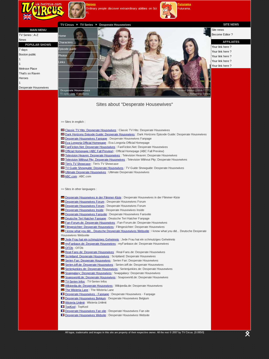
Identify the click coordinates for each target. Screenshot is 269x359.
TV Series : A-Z (28, 35)
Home (62, 35)
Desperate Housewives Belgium (85, 298)
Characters (65, 42)
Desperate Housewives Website (85, 315)
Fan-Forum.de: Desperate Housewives (90, 222)
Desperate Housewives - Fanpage (87, 294)
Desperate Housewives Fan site (85, 310)
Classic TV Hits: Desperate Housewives (90, 130)
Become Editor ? (222, 34)
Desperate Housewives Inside (84, 210)
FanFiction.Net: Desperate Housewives (90, 146)
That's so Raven (29, 73)
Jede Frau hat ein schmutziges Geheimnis (92, 239)
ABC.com (71, 176)
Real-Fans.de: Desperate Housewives (89, 252)
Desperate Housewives (115, 24)
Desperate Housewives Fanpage (86, 138)
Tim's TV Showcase (78, 163)
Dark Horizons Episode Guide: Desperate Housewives (100, 134)
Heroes (91, 4)
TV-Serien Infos (75, 281)
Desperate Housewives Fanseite (86, 214)
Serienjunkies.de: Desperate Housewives (91, 268)
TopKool (70, 306)
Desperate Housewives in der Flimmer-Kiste (93, 197)
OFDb (69, 247)
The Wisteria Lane (76, 289)
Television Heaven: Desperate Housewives (92, 155)
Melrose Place (28, 68)
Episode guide (67, 48)
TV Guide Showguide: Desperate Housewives (94, 168)
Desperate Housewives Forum (84, 201)
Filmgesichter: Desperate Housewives (89, 226)
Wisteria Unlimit (75, 302)
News (22, 39)
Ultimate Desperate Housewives (85, 172)
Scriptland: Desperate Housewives (87, 256)
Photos (62, 55)
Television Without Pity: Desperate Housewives (95, 159)
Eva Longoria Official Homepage (85, 142)
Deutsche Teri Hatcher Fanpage (85, 218)
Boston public (27, 54)
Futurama (184, 4)
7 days (23, 49)
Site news (218, 29)
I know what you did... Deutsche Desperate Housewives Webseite (107, 231)
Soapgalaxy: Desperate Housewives (88, 273)
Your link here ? (221, 46)
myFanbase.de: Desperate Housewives (90, 243)
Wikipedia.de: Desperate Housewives (89, 285)
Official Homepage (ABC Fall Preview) (89, 151)
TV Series (86, 24)
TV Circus (67, 24)
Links (61, 62)
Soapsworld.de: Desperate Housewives (90, 277)
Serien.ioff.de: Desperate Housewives (89, 264)
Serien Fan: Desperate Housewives (88, 260)
